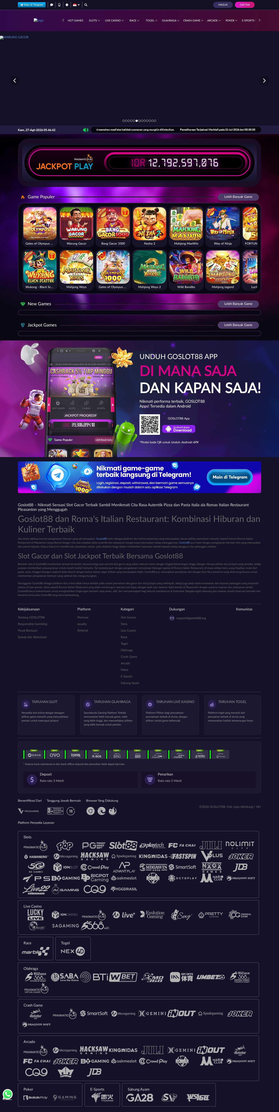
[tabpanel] (139, 80)
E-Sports (248, 20)
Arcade (212, 20)
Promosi (82, 617)
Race (133, 20)
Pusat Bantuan (27, 630)
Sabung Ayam (130, 683)
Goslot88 (101, 538)
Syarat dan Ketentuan (32, 637)
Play (83, 166)
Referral (82, 630)
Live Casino (113, 20)
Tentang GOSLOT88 (31, 617)
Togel (150, 20)
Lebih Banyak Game (238, 197)
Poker (230, 20)
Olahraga (169, 20)
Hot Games (75, 20)
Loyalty (82, 624)
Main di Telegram (33, 4)
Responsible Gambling (32, 624)
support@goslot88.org (191, 618)
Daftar (245, 4)
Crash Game (192, 20)
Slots (93, 20)
